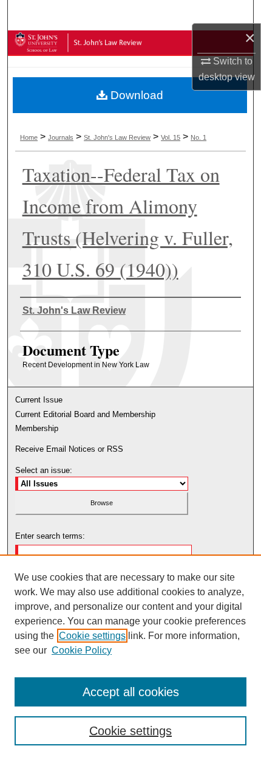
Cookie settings (92, 635)
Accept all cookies (131, 692)
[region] (130, 657)
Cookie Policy (82, 650)
